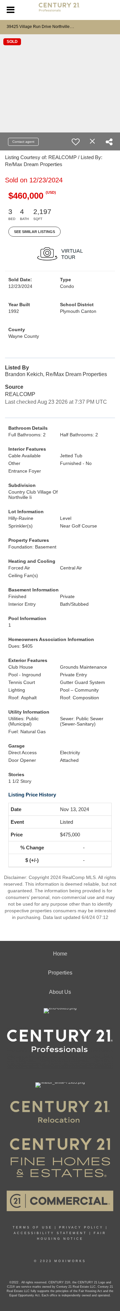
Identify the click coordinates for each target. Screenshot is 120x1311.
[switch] (75, 142)
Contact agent (23, 141)
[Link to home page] (60, 10)
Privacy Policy (81, 1227)
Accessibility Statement (50, 1233)
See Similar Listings (34, 232)
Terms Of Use (32, 1227)
